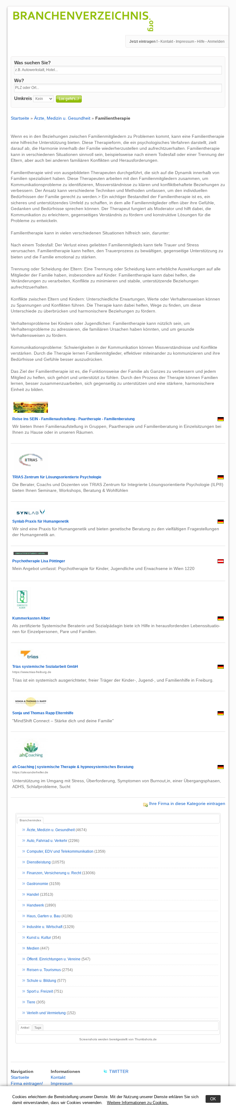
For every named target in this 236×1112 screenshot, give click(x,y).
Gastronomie (37, 884)
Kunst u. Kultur (39, 937)
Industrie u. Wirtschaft (44, 927)
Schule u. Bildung (41, 980)
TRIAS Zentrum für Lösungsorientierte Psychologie (56, 477)
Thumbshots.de (146, 1039)
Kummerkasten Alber (31, 618)
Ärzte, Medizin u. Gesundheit (62, 118)
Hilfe (201, 41)
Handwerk (35, 905)
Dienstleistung (39, 862)
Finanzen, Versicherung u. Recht (54, 873)
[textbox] (118, 70)
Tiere (31, 1002)
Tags (37, 1027)
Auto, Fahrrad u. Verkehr (47, 841)
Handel (33, 894)
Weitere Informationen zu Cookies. (137, 1102)
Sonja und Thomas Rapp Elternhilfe (42, 713)
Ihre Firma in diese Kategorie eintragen (187, 803)
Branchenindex (30, 820)
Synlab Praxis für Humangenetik (40, 521)
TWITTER (118, 1071)
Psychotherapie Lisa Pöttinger (38, 561)
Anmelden (216, 41)
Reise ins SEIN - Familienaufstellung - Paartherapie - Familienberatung (73, 419)
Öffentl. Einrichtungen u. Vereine (54, 959)
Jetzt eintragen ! (143, 41)
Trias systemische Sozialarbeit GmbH (45, 666)
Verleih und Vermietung (46, 1013)
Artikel (25, 1027)
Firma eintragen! (27, 1083)
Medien (33, 948)
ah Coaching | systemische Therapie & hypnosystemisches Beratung (72, 767)
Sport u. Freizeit (40, 991)
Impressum (185, 41)
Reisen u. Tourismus (44, 970)
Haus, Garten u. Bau (44, 916)
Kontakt (166, 41)
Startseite (20, 118)
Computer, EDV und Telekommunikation (60, 851)
